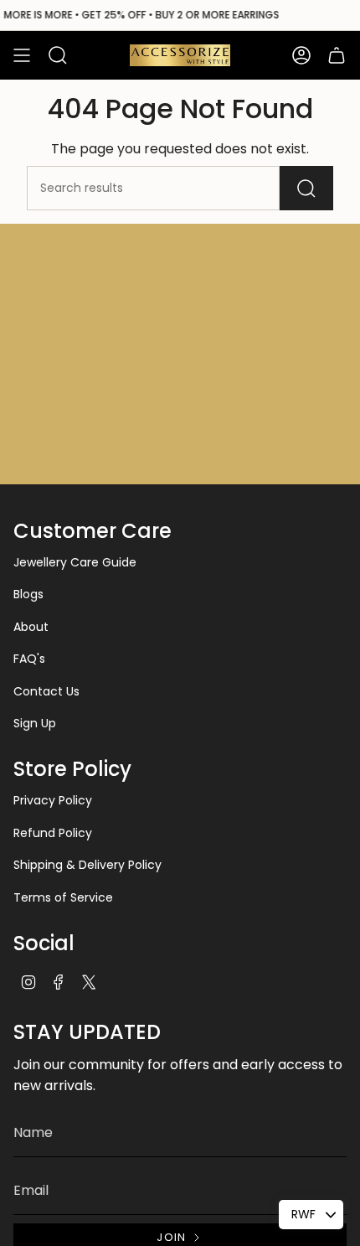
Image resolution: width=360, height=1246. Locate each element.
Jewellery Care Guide (74, 562)
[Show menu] (22, 55)
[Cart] (336, 55)
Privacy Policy (52, 800)
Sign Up (34, 723)
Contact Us (46, 691)
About (31, 626)
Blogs (28, 594)
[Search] (306, 188)
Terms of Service (63, 897)
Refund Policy (52, 833)
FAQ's (29, 658)
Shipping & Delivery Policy (87, 864)
